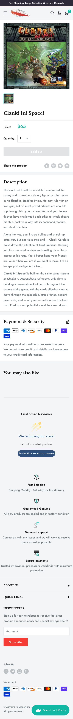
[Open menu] (5, 13)
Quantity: (9, 138)
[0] (66, 13)
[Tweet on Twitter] (60, 165)
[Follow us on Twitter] (12, 671)
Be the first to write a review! (36, 453)
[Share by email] (66, 165)
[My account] (59, 13)
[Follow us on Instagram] (19, 671)
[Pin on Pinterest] (53, 165)
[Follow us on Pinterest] (26, 671)
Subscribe (15, 642)
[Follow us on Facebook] (6, 671)
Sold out (36, 152)
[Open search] (52, 13)
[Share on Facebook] (46, 165)
